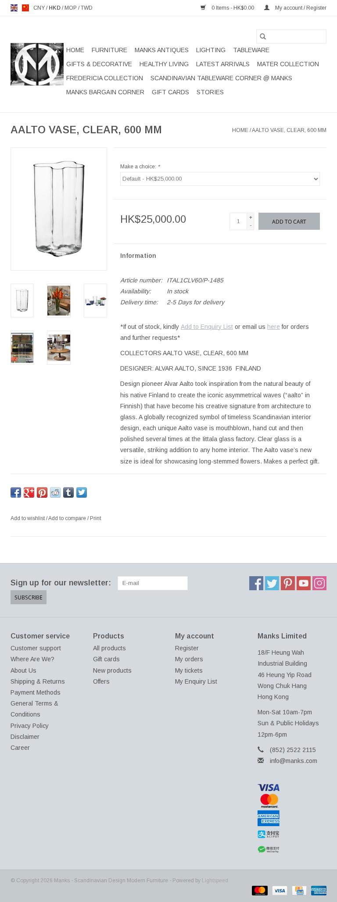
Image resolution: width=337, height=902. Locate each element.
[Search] (262, 36)
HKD (55, 8)
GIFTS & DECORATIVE (99, 64)
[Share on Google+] (29, 492)
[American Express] (292, 818)
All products (109, 648)
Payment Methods (36, 692)
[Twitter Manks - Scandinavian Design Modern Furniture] (272, 583)
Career (20, 747)
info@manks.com (293, 760)
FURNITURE (109, 49)
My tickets (189, 670)
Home (75, 49)
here (273, 326)
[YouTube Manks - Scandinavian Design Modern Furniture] (304, 583)
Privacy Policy (30, 725)
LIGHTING (211, 49)
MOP (71, 8)
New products (112, 670)
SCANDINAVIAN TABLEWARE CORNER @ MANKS (221, 78)
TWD (87, 8)
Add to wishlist (28, 518)
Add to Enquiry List (207, 326)
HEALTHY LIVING (164, 64)
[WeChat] (292, 849)
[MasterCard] (292, 800)
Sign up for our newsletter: (61, 582)
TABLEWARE (251, 49)
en (14, 7)
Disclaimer (25, 736)
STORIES (210, 92)
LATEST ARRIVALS (223, 64)
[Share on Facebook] (16, 492)
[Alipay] (292, 834)
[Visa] (292, 787)
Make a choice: (140, 167)
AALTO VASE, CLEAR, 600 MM (289, 130)
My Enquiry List (196, 681)
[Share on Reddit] (55, 492)
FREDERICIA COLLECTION (104, 78)
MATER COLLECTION (288, 64)
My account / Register (300, 8)
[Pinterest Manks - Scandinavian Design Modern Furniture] (288, 583)
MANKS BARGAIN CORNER (105, 92)
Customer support (36, 648)
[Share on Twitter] (81, 492)
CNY (39, 8)
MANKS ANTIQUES (162, 49)
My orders (189, 659)
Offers (101, 681)
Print (95, 518)
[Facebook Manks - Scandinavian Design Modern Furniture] (256, 583)
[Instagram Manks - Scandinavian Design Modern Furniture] (319, 583)
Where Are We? (32, 659)
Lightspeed (215, 880)
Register (187, 648)
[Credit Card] (298, 890)
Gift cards (170, 92)
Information (138, 255)
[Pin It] (42, 492)
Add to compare (67, 518)
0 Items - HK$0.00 (232, 8)
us (25, 7)
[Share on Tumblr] (68, 492)
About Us (23, 670)
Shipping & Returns (38, 681)
